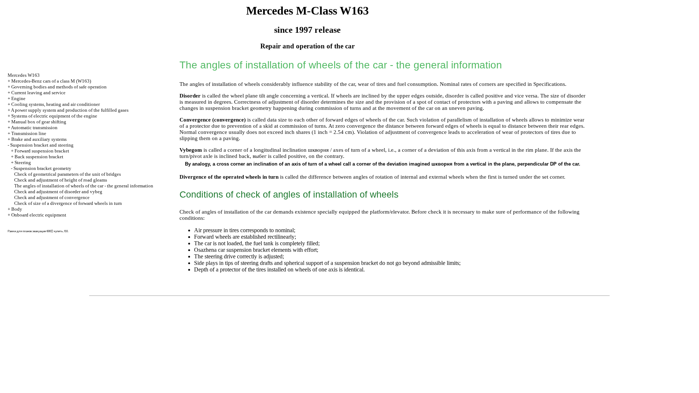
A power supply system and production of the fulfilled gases (70, 110)
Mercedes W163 (24, 75)
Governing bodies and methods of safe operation (59, 87)
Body (16, 209)
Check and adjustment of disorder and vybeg (58, 191)
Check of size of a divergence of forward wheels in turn (68, 203)
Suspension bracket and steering (42, 145)
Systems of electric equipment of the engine (54, 116)
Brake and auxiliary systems (39, 139)
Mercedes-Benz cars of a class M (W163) (51, 81)
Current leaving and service (38, 92)
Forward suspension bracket (42, 151)
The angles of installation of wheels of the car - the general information (83, 185)
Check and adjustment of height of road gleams (60, 180)
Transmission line (28, 133)
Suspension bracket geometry (42, 168)
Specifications (549, 84)
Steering (23, 162)
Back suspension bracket (39, 156)
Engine (18, 98)
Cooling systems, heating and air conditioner (55, 104)
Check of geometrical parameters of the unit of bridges (67, 174)
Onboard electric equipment (38, 215)
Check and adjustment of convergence (52, 197)
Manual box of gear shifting (38, 121)
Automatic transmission (34, 127)
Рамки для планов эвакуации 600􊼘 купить (35, 231)
